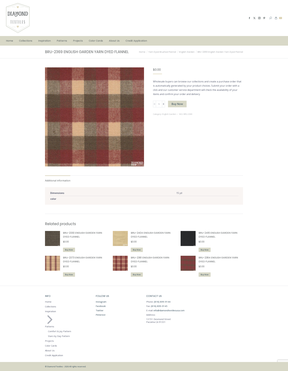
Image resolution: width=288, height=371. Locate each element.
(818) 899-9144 (162, 301)
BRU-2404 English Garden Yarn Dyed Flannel (150, 234)
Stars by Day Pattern (59, 336)
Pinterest (100, 314)
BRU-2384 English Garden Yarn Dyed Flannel (218, 259)
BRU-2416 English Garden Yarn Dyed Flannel (218, 234)
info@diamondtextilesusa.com (169, 310)
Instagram (101, 301)
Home (48, 301)
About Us (50, 350)
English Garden (169, 114)
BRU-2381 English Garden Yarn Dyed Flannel (150, 259)
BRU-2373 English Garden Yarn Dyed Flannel (82, 259)
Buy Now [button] (69, 250)
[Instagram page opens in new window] (259, 18)
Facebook (101, 306)
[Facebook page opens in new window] (249, 18)
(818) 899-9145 (158, 306)
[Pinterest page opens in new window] (264, 18)
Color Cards (51, 345)
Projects (49, 340)
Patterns (49, 326)
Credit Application (54, 355)
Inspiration (50, 311)
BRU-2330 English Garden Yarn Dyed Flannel (82, 234)
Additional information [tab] (57, 180)
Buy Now (177, 104)
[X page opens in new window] (254, 18)
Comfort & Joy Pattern (59, 331)
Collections (50, 306)
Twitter (100, 310)
